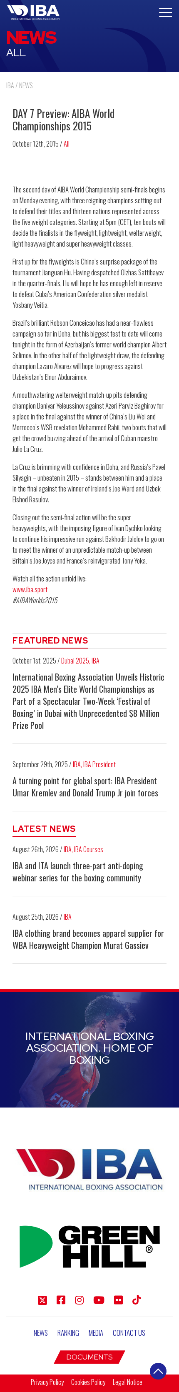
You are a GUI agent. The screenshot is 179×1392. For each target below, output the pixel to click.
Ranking (68, 1332)
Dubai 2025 (75, 661)
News (41, 1332)
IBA (95, 661)
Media (96, 1332)
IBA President (99, 764)
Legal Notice (127, 1382)
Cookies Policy (88, 1382)
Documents (89, 1357)
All (67, 144)
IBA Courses (88, 849)
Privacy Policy (47, 1382)
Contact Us (129, 1332)
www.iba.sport (29, 589)
